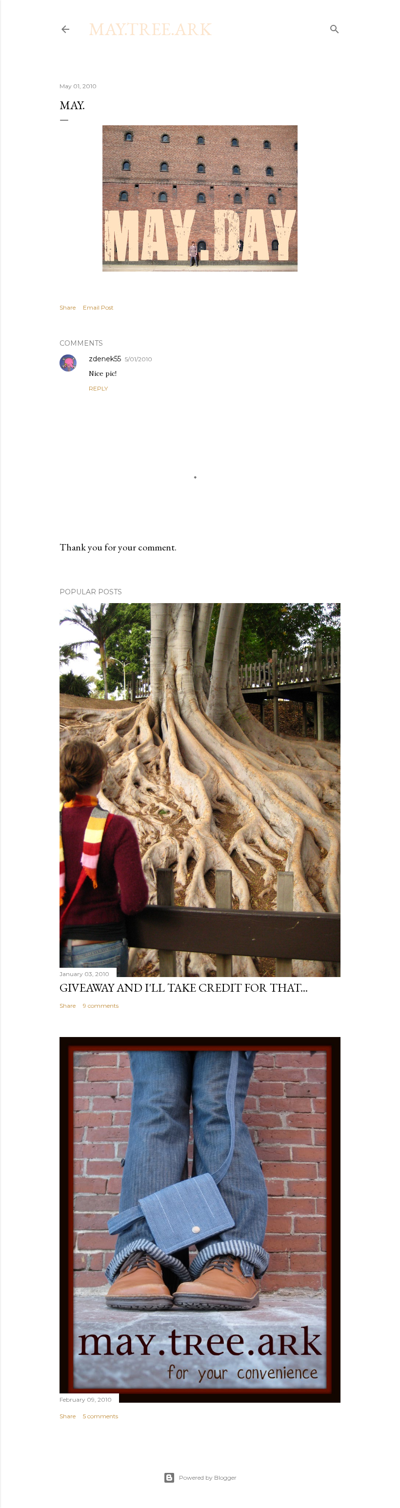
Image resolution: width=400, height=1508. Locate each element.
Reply (98, 388)
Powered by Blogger (208, 1477)
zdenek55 (105, 358)
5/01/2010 (138, 359)
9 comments (101, 1005)
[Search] (334, 27)
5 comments (100, 1416)
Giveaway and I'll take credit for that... (184, 987)
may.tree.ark (150, 29)
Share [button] (68, 307)
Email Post (98, 307)
